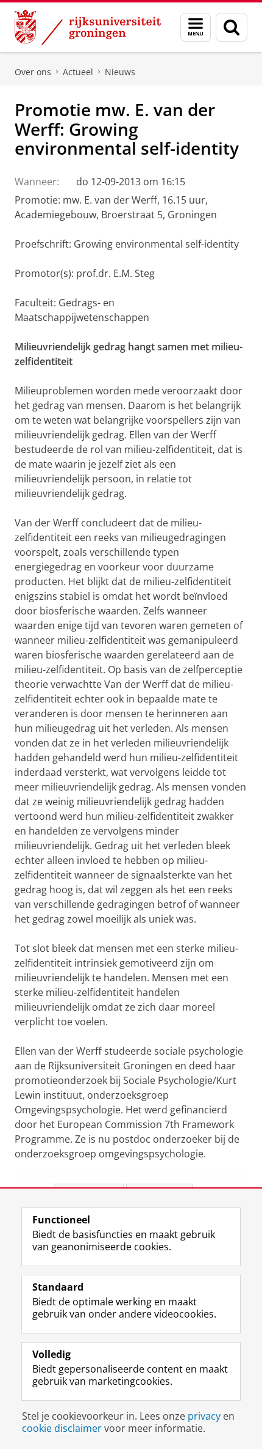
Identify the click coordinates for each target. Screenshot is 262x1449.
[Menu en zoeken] (195, 27)
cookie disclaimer (62, 1428)
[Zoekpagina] (231, 27)
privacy (204, 1416)
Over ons (33, 72)
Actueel (78, 72)
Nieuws (120, 72)
